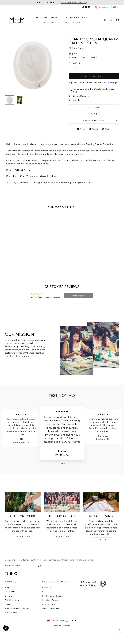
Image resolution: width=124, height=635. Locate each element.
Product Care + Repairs (52, 596)
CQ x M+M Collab (74, 17)
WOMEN (41, 17)
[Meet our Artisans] (62, 502)
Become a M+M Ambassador (18, 608)
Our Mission (10, 591)
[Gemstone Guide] (23, 502)
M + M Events (11, 612)
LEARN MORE (23, 536)
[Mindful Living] (101, 502)
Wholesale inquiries (51, 608)
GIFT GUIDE (51, 22)
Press (7, 604)
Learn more (101, 540)
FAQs (94, 114)
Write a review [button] (78, 296)
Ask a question (94, 120)
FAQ (44, 591)
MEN (54, 17)
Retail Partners (12, 600)
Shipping (73, 57)
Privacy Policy (48, 604)
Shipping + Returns (50, 600)
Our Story (9, 596)
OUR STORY (72, 22)
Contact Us (47, 587)
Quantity (75, 63)
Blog (7, 587)
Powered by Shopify (62, 626)
